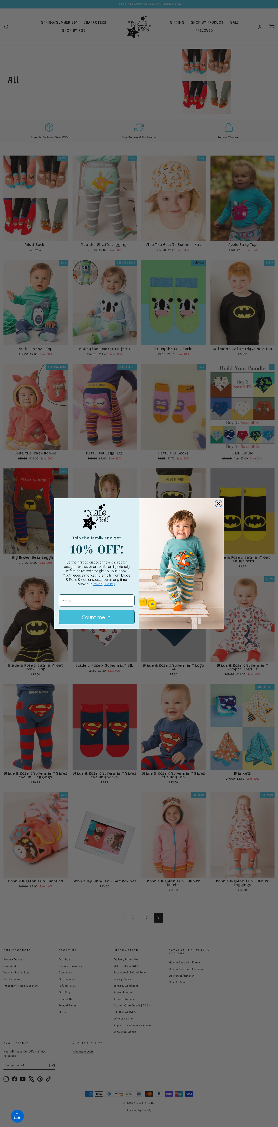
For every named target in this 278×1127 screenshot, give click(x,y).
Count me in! (96, 617)
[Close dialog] (218, 503)
